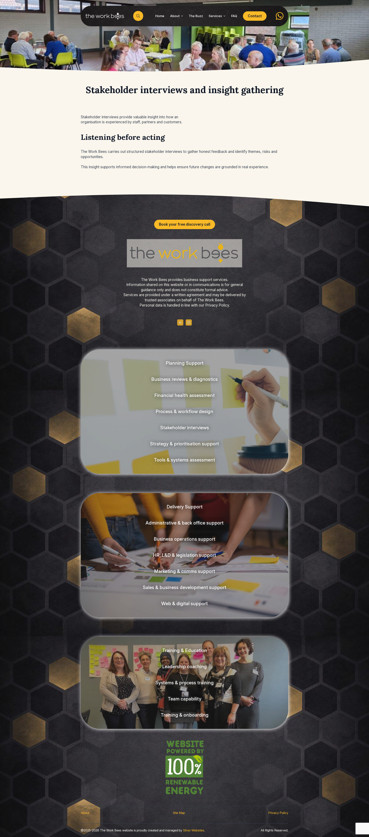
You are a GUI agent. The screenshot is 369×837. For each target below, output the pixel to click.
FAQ (234, 16)
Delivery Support (185, 507)
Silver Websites (193, 830)
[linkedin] (180, 322)
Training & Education (184, 650)
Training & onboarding (185, 715)
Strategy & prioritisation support (184, 444)
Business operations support (184, 539)
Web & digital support (184, 603)
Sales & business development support (184, 587)
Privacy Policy (278, 813)
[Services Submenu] (225, 16)
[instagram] (189, 322)
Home (159, 16)
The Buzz (196, 16)
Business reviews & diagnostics (184, 379)
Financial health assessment (184, 395)
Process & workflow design (184, 411)
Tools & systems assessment (184, 460)
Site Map (179, 813)
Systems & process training (184, 682)
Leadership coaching (184, 666)
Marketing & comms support (184, 571)
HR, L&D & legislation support (184, 555)
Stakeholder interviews (184, 427)
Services (215, 16)
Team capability (184, 699)
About (175, 16)
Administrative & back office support (184, 523)
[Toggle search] (138, 16)
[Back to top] (9, 827)
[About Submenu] (183, 16)
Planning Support (185, 363)
